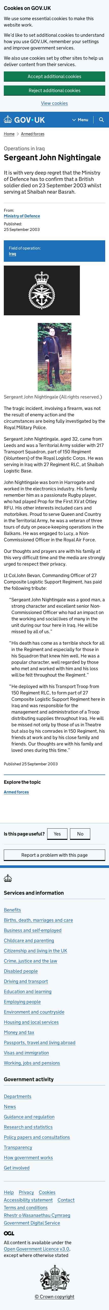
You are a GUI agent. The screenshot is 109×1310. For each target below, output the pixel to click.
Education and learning (27, 991)
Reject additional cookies (55, 90)
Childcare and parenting (29, 940)
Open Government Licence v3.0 (36, 1249)
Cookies (47, 1192)
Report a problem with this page (54, 855)
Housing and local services (31, 1022)
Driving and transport (26, 981)
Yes (60, 834)
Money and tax (19, 1032)
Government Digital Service (32, 1223)
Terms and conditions (26, 1208)
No (83, 834)
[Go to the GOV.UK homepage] (24, 119)
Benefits (12, 910)
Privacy (26, 1192)
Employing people (22, 1002)
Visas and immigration (26, 1053)
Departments (17, 1096)
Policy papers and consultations (37, 1137)
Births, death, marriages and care (38, 920)
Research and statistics (28, 1127)
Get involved (17, 1168)
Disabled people (21, 971)
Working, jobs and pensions (32, 1063)
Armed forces (32, 133)
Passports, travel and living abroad (40, 1042)
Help (9, 1192)
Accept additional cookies (54, 76)
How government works (28, 1158)
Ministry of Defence (22, 216)
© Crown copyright (54, 1297)
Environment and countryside (34, 1012)
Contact (66, 1200)
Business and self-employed (33, 930)
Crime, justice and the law (30, 961)
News (10, 1106)
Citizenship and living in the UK (35, 951)
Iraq (12, 253)
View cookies (54, 103)
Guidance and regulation (29, 1117)
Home (9, 133)
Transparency (18, 1147)
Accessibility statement (28, 1200)
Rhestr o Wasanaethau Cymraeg (37, 1215)
